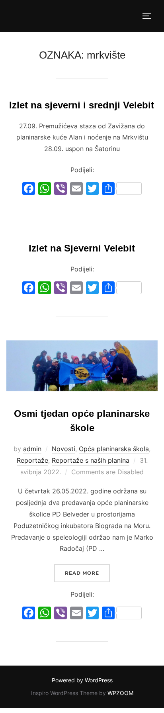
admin (32, 449)
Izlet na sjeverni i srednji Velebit (81, 105)
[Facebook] (29, 189)
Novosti (63, 449)
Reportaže (32, 460)
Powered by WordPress (82, 680)
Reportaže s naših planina (90, 460)
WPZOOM (120, 692)
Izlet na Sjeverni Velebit (82, 248)
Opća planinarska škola (114, 449)
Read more (87, 573)
